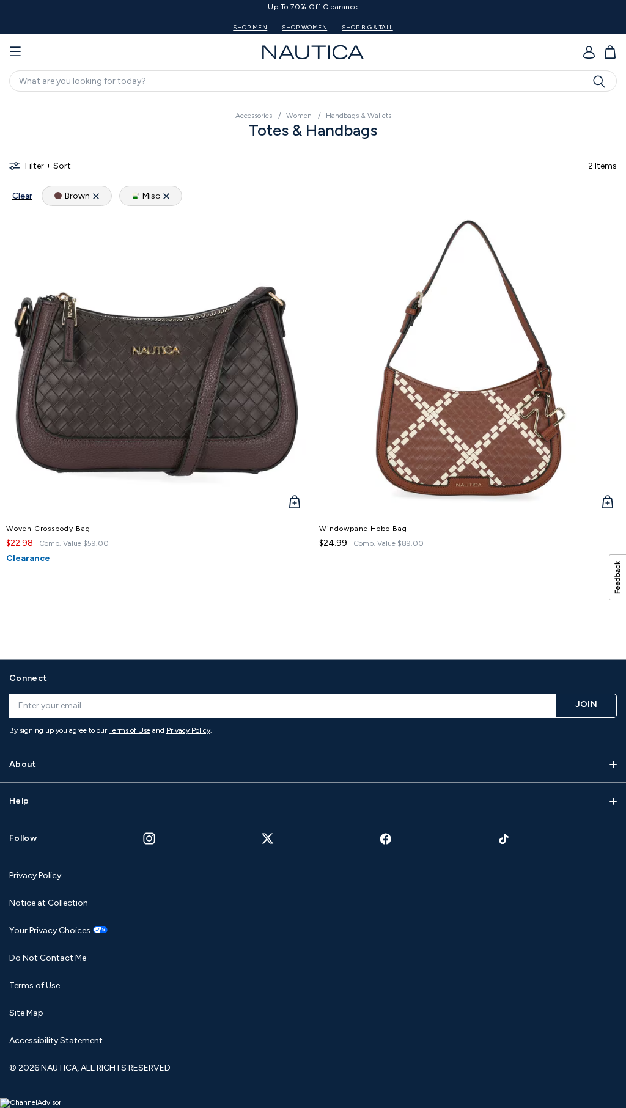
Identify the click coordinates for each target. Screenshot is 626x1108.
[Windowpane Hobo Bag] (469, 365)
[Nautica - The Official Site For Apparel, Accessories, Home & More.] (313, 52)
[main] (313, 374)
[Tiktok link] (504, 839)
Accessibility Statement (56, 1040)
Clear (22, 196)
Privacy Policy (188, 730)
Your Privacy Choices (49, 931)
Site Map (26, 1013)
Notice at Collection (48, 903)
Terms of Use (129, 730)
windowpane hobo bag (363, 528)
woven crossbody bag (48, 528)
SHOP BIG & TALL (367, 27)
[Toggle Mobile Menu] (15, 52)
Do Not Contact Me (47, 958)
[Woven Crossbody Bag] (156, 365)
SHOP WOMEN (304, 27)
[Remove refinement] (96, 196)
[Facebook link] (386, 839)
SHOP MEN (250, 27)
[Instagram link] (149, 838)
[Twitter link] (268, 838)
